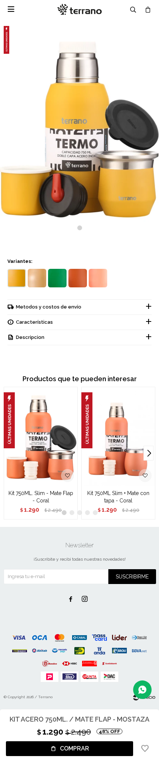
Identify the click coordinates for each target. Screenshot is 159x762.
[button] (79, 227)
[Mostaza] (16, 278)
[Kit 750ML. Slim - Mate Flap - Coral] (41, 436)
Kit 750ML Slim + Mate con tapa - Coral (118, 497)
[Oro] (37, 278)
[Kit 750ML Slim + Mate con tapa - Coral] (118, 436)
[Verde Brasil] (57, 278)
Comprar (74, 748)
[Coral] (98, 278)
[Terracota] (77, 278)
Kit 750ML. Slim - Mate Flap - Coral (41, 497)
